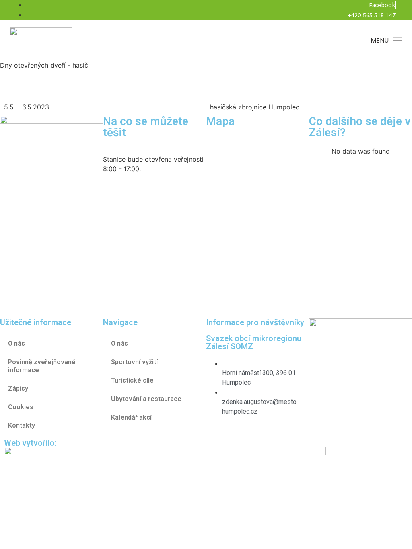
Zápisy (18, 388)
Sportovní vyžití (134, 362)
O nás (119, 343)
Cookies (20, 407)
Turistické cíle (132, 380)
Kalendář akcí (131, 417)
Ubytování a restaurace (146, 399)
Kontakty (21, 425)
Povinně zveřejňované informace (42, 366)
